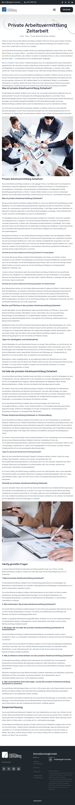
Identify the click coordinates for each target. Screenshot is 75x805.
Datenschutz (6, 762)
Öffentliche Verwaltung (38, 777)
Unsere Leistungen (38, 762)
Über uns (37, 772)
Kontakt (37, 768)
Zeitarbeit (11, 63)
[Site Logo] (9, 9)
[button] (54, 10)
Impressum (37, 801)
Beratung (68, 78)
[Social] (62, 2)
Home (22, 36)
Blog (27, 36)
